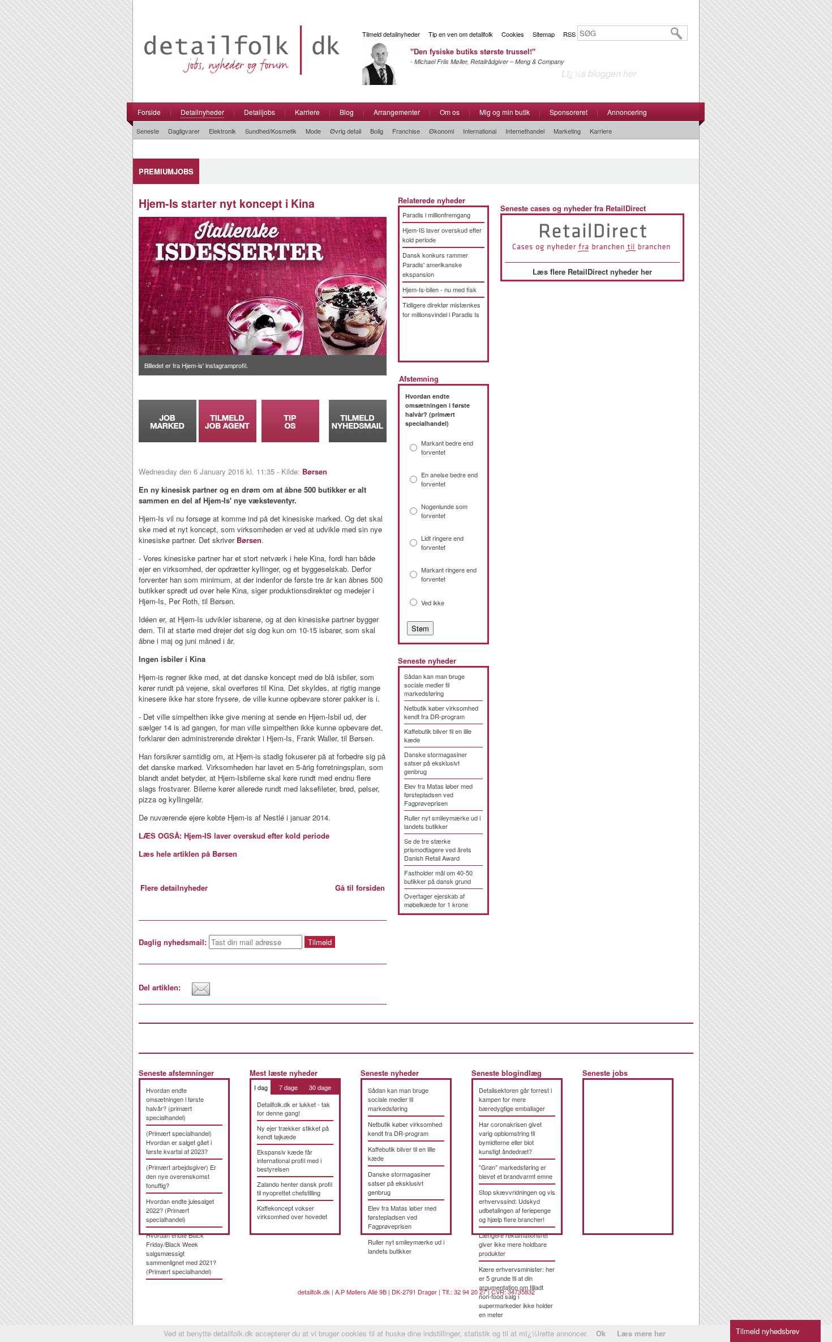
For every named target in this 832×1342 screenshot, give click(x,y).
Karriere (307, 112)
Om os (450, 112)
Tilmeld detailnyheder (391, 34)
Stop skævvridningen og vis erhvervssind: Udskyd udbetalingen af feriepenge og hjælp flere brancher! (517, 1205)
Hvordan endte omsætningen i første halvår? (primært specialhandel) (175, 1103)
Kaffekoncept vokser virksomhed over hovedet (292, 1212)
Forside (149, 112)
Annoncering (627, 112)
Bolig (376, 130)
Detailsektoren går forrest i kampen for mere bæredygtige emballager (515, 1099)
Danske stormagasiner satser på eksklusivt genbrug (435, 763)
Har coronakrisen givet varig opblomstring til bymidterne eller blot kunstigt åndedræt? (510, 1137)
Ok (601, 1333)
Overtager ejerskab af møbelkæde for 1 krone (436, 900)
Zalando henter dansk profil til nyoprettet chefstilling (294, 1188)
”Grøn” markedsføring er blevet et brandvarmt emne (515, 1172)
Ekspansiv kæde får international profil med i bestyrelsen (289, 1160)
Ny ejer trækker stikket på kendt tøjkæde (293, 1132)
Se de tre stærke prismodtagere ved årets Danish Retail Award (437, 849)
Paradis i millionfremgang (436, 214)
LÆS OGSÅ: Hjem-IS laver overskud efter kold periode (234, 835)
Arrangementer (397, 112)
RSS (569, 34)
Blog (347, 112)
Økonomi (441, 130)
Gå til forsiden (360, 887)
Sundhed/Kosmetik (271, 130)
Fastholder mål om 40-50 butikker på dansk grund (438, 877)
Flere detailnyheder (174, 887)
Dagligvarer (184, 130)
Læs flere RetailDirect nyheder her (592, 271)
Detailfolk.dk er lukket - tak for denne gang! (293, 1108)
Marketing (567, 130)
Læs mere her (641, 1333)
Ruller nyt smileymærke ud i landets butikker (442, 822)
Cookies (512, 34)
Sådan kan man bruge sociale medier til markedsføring (434, 685)
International (479, 130)
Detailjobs (259, 112)
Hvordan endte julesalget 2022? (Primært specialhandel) (180, 1210)
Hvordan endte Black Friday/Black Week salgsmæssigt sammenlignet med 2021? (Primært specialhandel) (181, 1253)
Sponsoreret (568, 112)
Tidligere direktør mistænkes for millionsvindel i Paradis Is (441, 309)
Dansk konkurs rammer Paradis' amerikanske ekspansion (435, 264)
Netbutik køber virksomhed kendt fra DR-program (441, 712)
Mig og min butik (504, 112)
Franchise (406, 130)
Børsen (314, 471)
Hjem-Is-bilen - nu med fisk (439, 289)
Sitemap (544, 34)
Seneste (147, 130)
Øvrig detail (345, 130)
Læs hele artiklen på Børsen (188, 853)
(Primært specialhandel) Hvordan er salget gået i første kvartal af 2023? (179, 1142)
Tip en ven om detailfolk (460, 34)
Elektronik (222, 130)
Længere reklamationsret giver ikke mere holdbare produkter (513, 1244)
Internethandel (524, 130)
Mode (313, 130)
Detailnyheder (202, 112)
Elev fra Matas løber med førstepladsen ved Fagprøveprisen (438, 794)
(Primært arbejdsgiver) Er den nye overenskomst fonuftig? (181, 1176)
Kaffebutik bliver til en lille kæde (437, 735)
